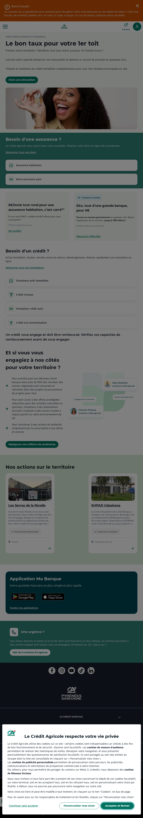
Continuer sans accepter (23, 805)
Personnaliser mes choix (79, 805)
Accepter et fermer (117, 805)
